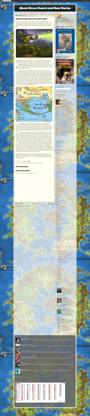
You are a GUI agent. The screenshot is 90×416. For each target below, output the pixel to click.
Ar (56, 147)
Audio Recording (59, 150)
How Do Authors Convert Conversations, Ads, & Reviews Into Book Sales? (66, 299)
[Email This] (24, 161)
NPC (56, 198)
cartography (58, 159)
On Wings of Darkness (60, 200)
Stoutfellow (58, 214)
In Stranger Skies (59, 188)
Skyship (57, 210)
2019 (58, 271)
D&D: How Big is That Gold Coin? (64, 253)
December (60, 240)
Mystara (57, 197)
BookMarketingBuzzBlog (62, 297)
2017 (58, 274)
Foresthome (58, 176)
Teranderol (58, 216)
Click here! (64, 58)
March (59, 268)
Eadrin (57, 173)
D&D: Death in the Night (62, 251)
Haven (57, 185)
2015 (58, 278)
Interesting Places (59, 191)
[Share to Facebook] (28, 161)
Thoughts (57, 219)
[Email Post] (23, 161)
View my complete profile (60, 135)
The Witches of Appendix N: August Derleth (67, 289)
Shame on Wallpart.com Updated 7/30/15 (29, 357)
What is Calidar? (23, 12)
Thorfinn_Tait (58, 217)
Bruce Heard (65, 100)
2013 (58, 281)
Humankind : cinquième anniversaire (63, 326)
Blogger (51, 405)
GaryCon (57, 182)
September (60, 245)
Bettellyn (57, 153)
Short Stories (58, 208)
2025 (58, 231)
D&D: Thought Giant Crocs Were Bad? (65, 258)
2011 (58, 284)
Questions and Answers (60, 203)
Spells (57, 213)
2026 (58, 229)
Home (17, 12)
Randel (57, 204)
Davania (57, 166)
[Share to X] (27, 161)
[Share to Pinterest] (29, 161)
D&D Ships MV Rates (25, 363)
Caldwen (57, 156)
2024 (58, 232)
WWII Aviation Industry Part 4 (26, 344)
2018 (58, 273)
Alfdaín (57, 143)
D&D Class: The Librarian (25, 350)
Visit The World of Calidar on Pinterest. (63, 91)
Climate (57, 163)
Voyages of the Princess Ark (61, 223)
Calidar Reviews (43, 12)
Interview (57, 192)
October (59, 243)
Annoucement (58, 146)
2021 (58, 237)
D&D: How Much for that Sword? (64, 254)
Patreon (57, 201)
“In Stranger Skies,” (26, 155)
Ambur (57, 144)
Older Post (50, 203)
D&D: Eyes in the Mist (62, 256)
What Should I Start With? (33, 12)
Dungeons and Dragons (26, 162)
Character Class (59, 160)
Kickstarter (58, 194)
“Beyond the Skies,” (25, 156)
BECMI (42, 24)
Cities (57, 162)
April (59, 266)
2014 (58, 279)
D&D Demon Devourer (62, 259)
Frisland (57, 178)
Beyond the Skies (59, 154)
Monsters (41, 162)
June (59, 250)
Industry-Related (59, 189)
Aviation (57, 151)
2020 (58, 239)
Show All (73, 333)
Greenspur (58, 184)
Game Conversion (35, 162)
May (59, 264)
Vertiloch (57, 220)
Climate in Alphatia (24, 369)
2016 (58, 276)
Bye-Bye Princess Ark (25, 338)
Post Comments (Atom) (25, 206)
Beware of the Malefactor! (63, 262)
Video (57, 222)
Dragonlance (58, 169)
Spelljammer (58, 211)
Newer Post (19, 203)
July (59, 248)
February (60, 269)
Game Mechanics (59, 181)
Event (57, 175)
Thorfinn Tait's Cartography (54, 12)
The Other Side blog (61, 287)
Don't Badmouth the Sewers (63, 261)
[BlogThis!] (26, 161)
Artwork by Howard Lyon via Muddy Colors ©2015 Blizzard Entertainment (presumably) (34, 58)
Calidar (20, 162)
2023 (58, 234)
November (60, 242)
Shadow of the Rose (60, 207)
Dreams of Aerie (59, 170)
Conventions (58, 165)
